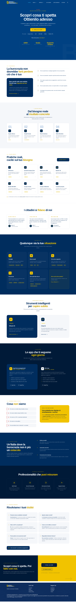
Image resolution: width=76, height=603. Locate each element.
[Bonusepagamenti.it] (12, 2)
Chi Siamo (31, 590)
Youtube (52, 590)
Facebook (52, 588)
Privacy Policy (31, 591)
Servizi (41, 2)
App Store (13, 385)
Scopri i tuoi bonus (12, 334)
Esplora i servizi (48, 569)
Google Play (21, 385)
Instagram (53, 589)
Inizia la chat (43, 334)
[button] (67, 2)
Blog (34, 2)
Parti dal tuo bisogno (13, 93)
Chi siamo (48, 2)
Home (29, 2)
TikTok (52, 591)
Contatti (30, 588)
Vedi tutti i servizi (62, 159)
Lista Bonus (56, 2)
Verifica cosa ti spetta (38, 29)
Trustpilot (38, 9)
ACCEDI (63, 2)
